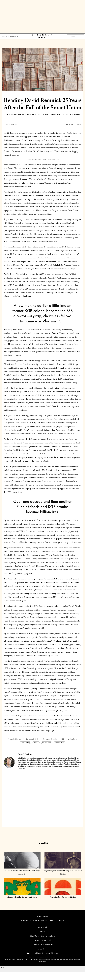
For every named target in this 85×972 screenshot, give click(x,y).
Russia (36, 743)
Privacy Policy (43, 948)
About (42, 931)
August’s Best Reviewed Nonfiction (22, 897)
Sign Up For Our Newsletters (42, 936)
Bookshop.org (55, 959)
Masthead (42, 927)
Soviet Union (46, 743)
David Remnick (44, 739)
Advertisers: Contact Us (42, 944)
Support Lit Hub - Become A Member (42, 953)
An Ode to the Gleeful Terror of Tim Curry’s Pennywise (22, 872)
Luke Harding (10, 125)
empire (55, 739)
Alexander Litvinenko (15, 739)
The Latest (42, 843)
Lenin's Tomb (72, 739)
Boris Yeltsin (30, 739)
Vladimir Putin (59, 743)
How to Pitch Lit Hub (42, 940)
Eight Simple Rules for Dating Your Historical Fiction (63, 872)
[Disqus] (42, 799)
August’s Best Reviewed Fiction (63, 897)
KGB (62, 739)
